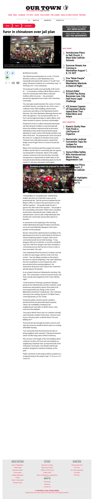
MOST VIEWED (66, 48)
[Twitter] (12, 73)
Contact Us (60, 20)
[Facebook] (7, 73)
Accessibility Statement (62, 492)
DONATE (86, 2)
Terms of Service (41, 492)
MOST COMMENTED (68, 122)
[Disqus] (32, 385)
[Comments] (7, 77)
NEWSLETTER (76, 2)
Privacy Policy (51, 492)
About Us (36, 20)
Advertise (47, 20)
